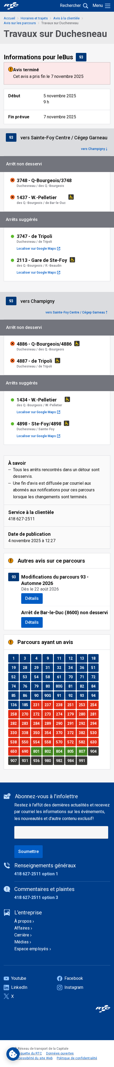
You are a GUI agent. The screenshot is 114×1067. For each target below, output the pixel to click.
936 (37, 760)
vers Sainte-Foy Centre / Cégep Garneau (75, 312)
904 (94, 751)
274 (60, 714)
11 (60, 658)
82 (83, 686)
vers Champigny (93, 149)
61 (60, 677)
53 (26, 677)
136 (14, 704)
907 (14, 760)
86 (26, 695)
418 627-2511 (21, 518)
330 (14, 732)
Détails (32, 598)
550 (25, 742)
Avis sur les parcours (20, 23)
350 (37, 732)
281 (94, 714)
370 (60, 732)
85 (15, 695)
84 (95, 686)
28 (26, 667)
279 (71, 714)
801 (37, 751)
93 (82, 57)
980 (48, 760)
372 (71, 732)
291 (71, 723)
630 (94, 742)
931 (25, 760)
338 (25, 732)
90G (48, 695)
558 (48, 742)
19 (15, 667)
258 (14, 714)
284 (37, 723)
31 (49, 667)
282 (14, 723)
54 (38, 677)
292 (82, 723)
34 (72, 667)
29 (38, 667)
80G (59, 686)
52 (15, 677)
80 (49, 686)
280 (82, 714)
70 (72, 677)
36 (83, 667)
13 (83, 658)
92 (72, 695)
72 (95, 677)
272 (37, 714)
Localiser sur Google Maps (38, 248)
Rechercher (70, 5)
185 (25, 704)
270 (25, 714)
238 (60, 704)
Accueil (9, 18)
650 (14, 751)
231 (37, 704)
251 (71, 704)
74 (15, 686)
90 (38, 695)
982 (60, 760)
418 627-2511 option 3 (36, 897)
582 (82, 742)
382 (82, 732)
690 (25, 751)
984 (71, 760)
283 (25, 723)
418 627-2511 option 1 (36, 873)
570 (60, 742)
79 (38, 686)
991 (82, 760)
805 (71, 751)
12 (72, 658)
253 (82, 704)
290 (60, 723)
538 (14, 742)
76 (26, 686)
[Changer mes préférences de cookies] (13, 1054)
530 (94, 732)
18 (95, 658)
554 (37, 742)
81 (72, 686)
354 (48, 732)
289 (48, 723)
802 (48, 751)
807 (82, 751)
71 (83, 677)
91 (60, 695)
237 (48, 704)
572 (71, 742)
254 (94, 704)
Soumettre (28, 851)
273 (48, 714)
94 (95, 695)
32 (60, 667)
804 (60, 751)
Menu (98, 5)
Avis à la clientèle (66, 18)
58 (49, 677)
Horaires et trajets (34, 18)
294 (94, 723)
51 (95, 667)
